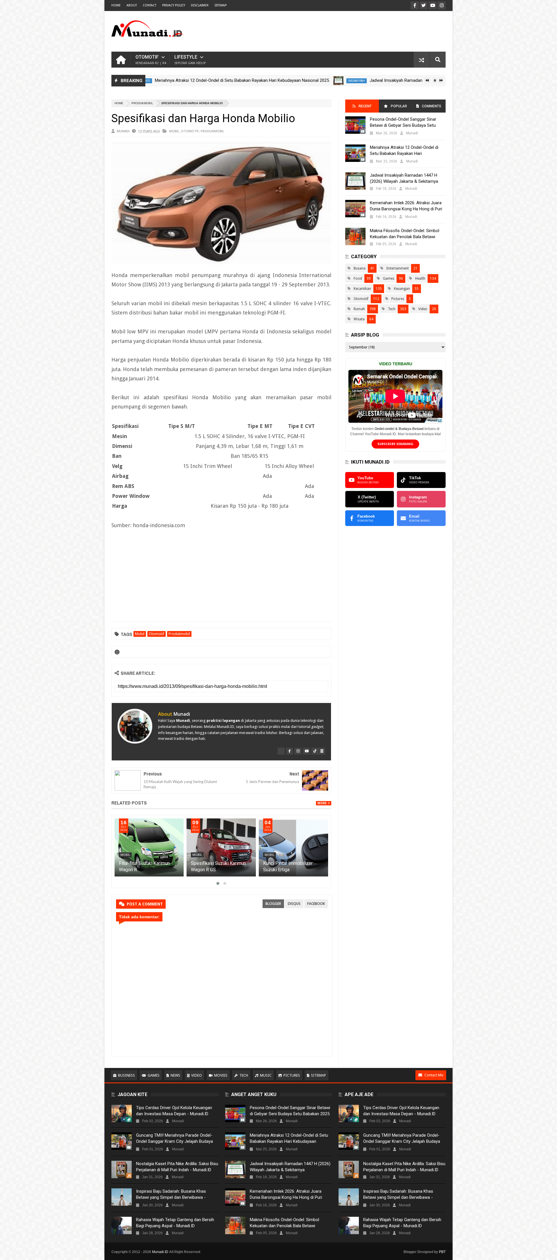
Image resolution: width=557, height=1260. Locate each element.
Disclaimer (200, 5)
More (322, 803)
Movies (220, 1075)
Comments (431, 106)
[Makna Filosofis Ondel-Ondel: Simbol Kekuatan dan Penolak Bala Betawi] (355, 236)
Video (422, 309)
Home (116, 5)
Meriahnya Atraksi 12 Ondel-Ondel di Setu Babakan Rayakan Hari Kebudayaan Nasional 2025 (201, 80)
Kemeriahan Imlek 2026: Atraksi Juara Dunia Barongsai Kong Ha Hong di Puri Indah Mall (406, 209)
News (175, 1075)
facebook (316, 903)
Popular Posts (398, 108)
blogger (273, 903)
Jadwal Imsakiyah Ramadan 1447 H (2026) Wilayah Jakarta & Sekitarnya (397, 80)
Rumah (359, 309)
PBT (442, 1252)
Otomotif (150, 60)
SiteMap (220, 5)
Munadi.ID (160, 1252)
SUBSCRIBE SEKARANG (395, 444)
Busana (360, 268)
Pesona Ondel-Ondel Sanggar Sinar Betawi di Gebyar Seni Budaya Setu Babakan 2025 (403, 125)
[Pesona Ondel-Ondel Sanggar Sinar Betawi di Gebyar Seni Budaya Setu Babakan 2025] (355, 125)
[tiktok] (314, 751)
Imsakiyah (316, 81)
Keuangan (402, 289)
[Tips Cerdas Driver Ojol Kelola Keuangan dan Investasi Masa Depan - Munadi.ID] (121, 1113)
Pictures (397, 299)
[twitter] (281, 751)
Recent (365, 106)
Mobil (174, 131)
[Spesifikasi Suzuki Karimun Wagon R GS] (293, 847)
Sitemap (318, 1075)
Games (388, 278)
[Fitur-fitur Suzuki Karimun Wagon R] (221, 847)
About (131, 5)
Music (266, 1075)
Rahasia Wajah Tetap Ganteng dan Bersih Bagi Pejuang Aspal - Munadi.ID (175, 1222)
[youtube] (306, 751)
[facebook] (289, 751)
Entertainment (397, 268)
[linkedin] (321, 751)
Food (358, 278)
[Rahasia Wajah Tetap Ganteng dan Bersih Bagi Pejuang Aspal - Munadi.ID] (121, 1225)
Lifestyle (190, 60)
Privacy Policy (173, 5)
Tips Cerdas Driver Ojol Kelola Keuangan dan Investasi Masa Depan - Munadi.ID (174, 1110)
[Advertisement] (340, 31)
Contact (149, 5)
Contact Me (433, 1075)
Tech (391, 309)
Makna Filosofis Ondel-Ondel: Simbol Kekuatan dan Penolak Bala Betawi (404, 233)
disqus (294, 903)
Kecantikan (362, 289)
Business (126, 1075)
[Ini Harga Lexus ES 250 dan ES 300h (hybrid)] (149, 847)
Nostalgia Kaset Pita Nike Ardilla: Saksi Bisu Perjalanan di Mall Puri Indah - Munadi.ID (177, 1166)
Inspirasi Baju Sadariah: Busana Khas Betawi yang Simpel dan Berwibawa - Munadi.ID (171, 1197)
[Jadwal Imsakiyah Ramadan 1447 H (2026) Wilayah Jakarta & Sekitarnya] (298, 80)
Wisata (359, 319)
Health (420, 278)
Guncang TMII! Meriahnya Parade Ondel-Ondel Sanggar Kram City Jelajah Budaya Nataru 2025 (174, 1141)
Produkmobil (142, 103)
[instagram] (297, 751)
